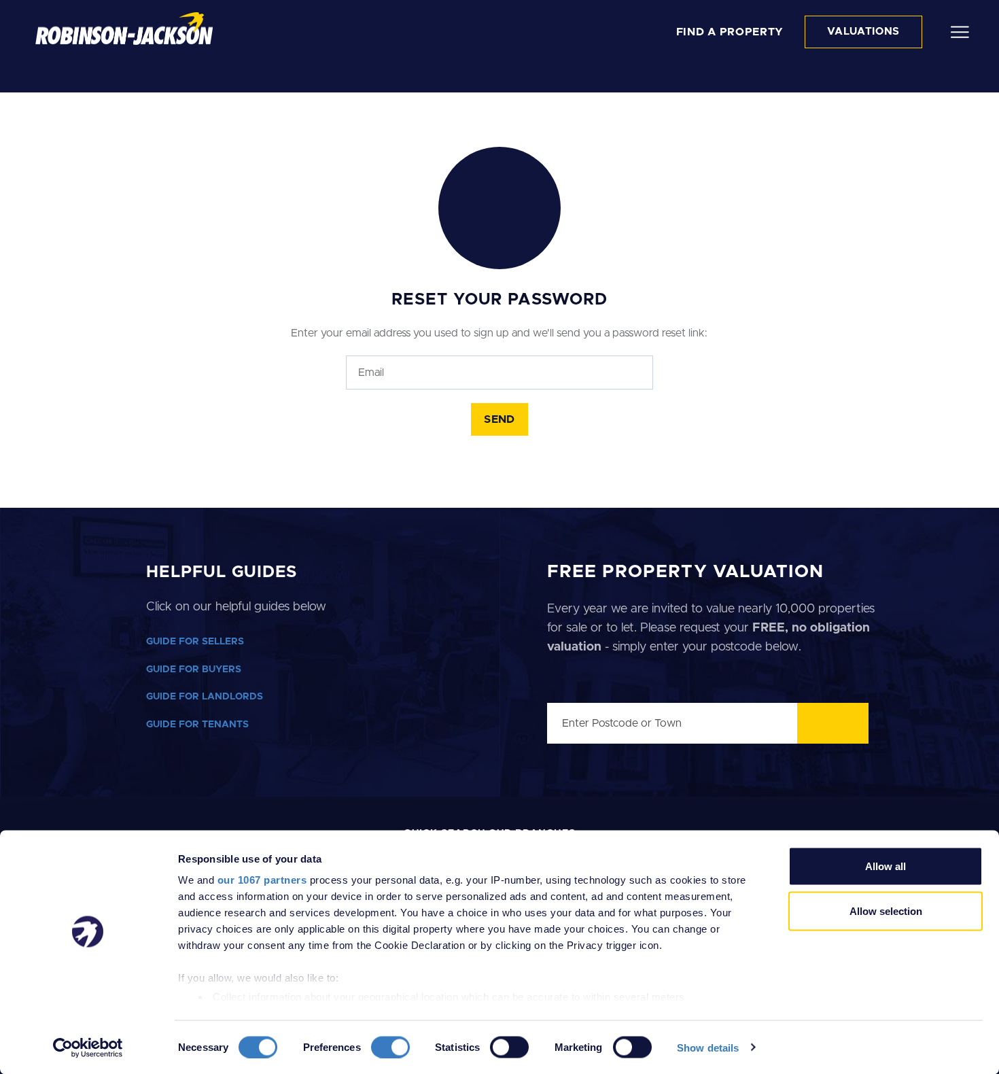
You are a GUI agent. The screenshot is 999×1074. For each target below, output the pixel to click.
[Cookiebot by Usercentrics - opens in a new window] (88, 1047)
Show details (708, 1047)
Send (499, 419)
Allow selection (885, 910)
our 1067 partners (262, 880)
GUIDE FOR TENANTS (197, 724)
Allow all (885, 866)
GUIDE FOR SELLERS (195, 641)
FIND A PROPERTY (730, 32)
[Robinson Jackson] (124, 28)
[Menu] (960, 31)
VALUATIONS (863, 32)
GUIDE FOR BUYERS (193, 669)
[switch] (390, 1047)
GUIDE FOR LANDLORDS (204, 696)
